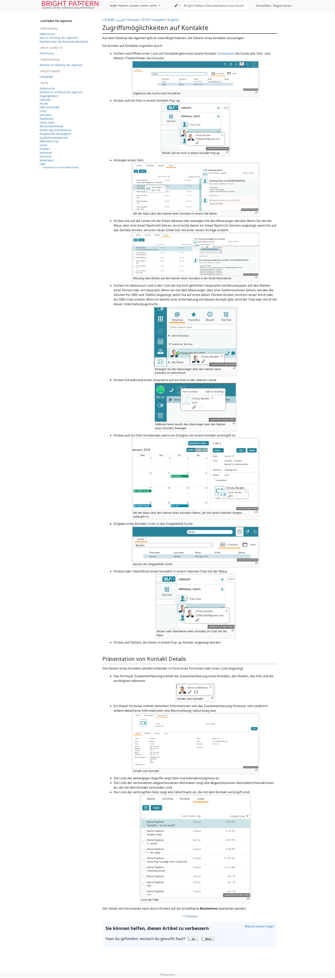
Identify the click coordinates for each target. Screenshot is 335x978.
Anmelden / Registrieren (274, 5)
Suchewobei (225, 53)
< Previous (190, 916)
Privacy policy (167, 974)
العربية (120, 20)
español (159, 20)
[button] (193, 938)
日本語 (109, 20)
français (133, 20)
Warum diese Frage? (259, 926)
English (173, 20)
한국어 (146, 20)
